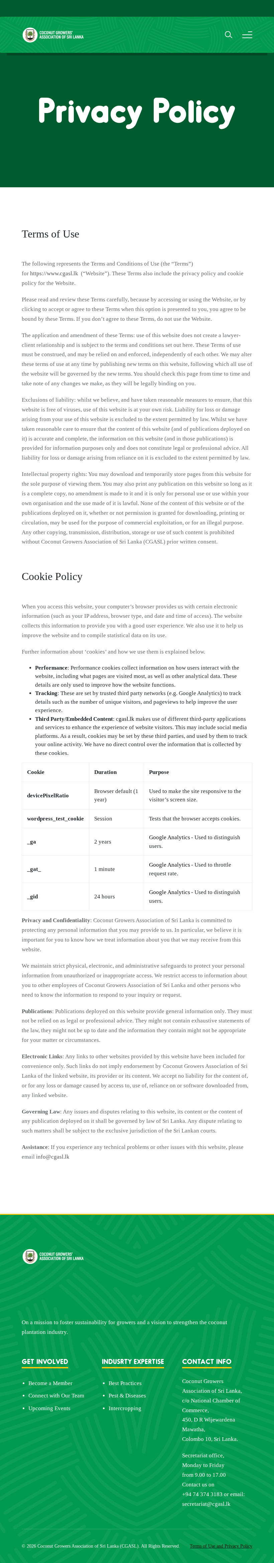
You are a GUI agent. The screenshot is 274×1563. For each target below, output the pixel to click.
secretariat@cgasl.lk (206, 1504)
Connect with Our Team (56, 1395)
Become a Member (50, 1383)
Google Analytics (169, 837)
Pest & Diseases (127, 1395)
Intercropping (125, 1408)
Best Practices (125, 1383)
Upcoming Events (49, 1408)
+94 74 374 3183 (202, 1494)
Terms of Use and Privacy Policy (221, 1546)
